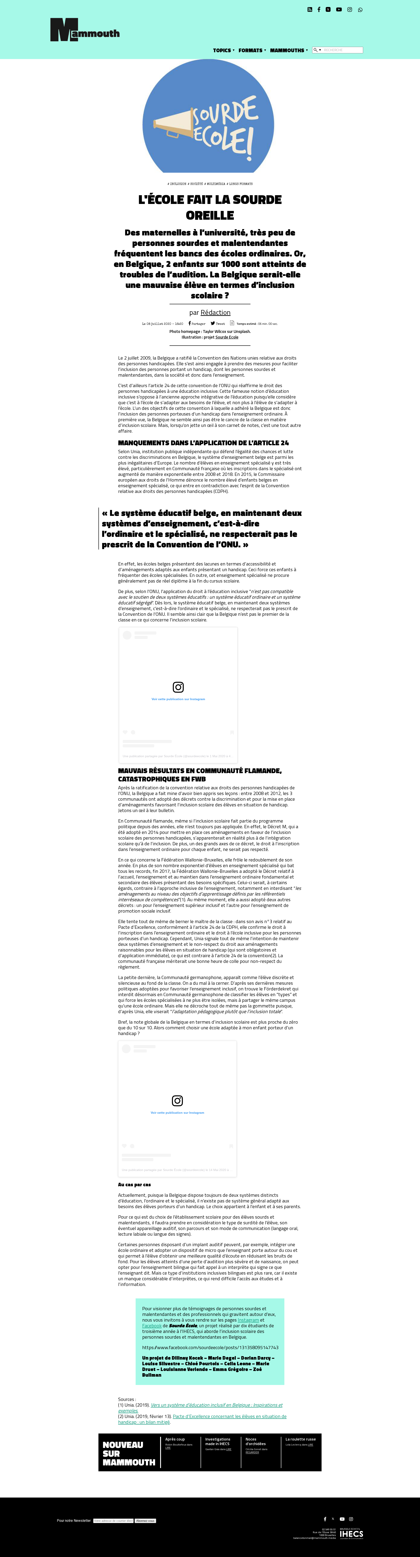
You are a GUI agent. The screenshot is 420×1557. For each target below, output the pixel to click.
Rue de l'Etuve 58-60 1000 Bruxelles (324, 1534)
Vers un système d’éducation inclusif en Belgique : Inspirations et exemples (200, 1407)
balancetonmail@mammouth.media (314, 1538)
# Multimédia (214, 184)
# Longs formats (240, 184)
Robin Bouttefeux (175, 1444)
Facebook (152, 1325)
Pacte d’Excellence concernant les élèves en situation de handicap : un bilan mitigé (202, 1419)
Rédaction (216, 312)
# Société (195, 184)
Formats (250, 50)
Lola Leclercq (293, 1444)
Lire (168, 1447)
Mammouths (287, 50)
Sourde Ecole (226, 337)
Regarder (252, 1452)
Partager (198, 324)
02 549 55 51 (329, 1529)
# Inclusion (177, 184)
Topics (222, 50)
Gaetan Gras (212, 1449)
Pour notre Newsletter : (75, 1521)
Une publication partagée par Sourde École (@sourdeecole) (164, 756)
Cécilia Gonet (253, 1449)
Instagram (248, 1320)
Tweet (220, 324)
